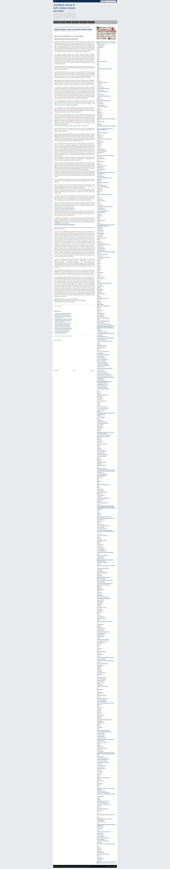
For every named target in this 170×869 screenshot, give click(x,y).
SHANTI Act (99, 718)
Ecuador (98, 348)
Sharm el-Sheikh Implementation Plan (104, 719)
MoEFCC (98, 586)
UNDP (98, 798)
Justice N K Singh (100, 527)
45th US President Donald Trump (103, 88)
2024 (98, 76)
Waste (98, 830)
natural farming (100, 601)
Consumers (99, 255)
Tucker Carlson (100, 780)
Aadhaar (98, 97)
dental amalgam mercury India (102, 298)
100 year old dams (100, 46)
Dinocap (98, 307)
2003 (98, 62)
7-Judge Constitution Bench (102, 91)
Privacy (98, 656)
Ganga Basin (99, 420)
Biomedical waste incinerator (102, 182)
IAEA (98, 478)
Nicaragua (99, 609)
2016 (98, 67)
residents (99, 683)
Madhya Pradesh (100, 558)
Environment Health (100, 380)
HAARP (98, 447)
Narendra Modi (100, 595)
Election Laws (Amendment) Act (103, 351)
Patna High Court (100, 636)
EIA (97, 350)
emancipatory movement (101, 362)
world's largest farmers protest (103, 854)
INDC (98, 486)
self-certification (100, 715)
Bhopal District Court (101, 169)
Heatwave (99, 459)
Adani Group (99, 109)
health (98, 457)
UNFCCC (98, 799)
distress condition (100, 315)
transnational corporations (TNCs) (103, 777)
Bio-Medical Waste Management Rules (104, 177)
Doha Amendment (100, 322)
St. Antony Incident (100, 733)
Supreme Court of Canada (102, 748)
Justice (98, 522)
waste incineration (100, 836)
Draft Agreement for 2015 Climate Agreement (105, 333)
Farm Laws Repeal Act (101, 400)
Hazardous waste (100, 453)
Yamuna (98, 857)
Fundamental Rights (101, 417)
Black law (99, 191)
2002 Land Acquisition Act (102, 61)
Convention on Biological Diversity (103, 257)
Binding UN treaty (100, 176)
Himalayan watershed (101, 462)
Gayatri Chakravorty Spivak (102, 423)
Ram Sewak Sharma (101, 672)
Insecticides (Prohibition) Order (103, 498)
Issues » (68, 22)
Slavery (98, 725)
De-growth (99, 292)
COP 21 (98, 260)
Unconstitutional (100, 796)
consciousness (100, 247)
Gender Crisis (99, 426)
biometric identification (101, 185)
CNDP (98, 239)
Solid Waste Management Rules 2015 (104, 731)
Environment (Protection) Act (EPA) (103, 374)
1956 (98, 52)
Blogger (114, 866)
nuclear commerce (100, 616)
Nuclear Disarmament (101, 618)
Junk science (99, 521)
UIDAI (98, 785)
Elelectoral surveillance (101, 360)
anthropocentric (100, 135)
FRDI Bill (98, 411)
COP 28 (98, 266)
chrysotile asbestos (100, 220)
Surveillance (99, 749)
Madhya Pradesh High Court (102, 562)
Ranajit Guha (99, 674)
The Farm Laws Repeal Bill (102, 758)
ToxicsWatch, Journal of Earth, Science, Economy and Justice (64, 7)
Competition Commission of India (103, 244)
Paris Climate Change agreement (103, 631)
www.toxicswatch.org (60, 300)
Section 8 (98, 710)
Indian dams (99, 493)
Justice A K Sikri (100, 524)
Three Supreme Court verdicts (102, 762)
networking (99, 604)
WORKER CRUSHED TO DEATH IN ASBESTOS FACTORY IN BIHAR (73, 29)
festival (98, 405)
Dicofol (98, 301)
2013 (98, 64)
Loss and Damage (100, 556)
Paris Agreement (100, 630)
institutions (99, 501)
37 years (98, 85)
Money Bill (99, 587)
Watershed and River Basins (102, 840)
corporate (99, 275)
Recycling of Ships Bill (101, 678)
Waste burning (99, 833)
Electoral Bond (100, 353)
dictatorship (99, 302)
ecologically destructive (101, 345)
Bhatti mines (99, 164)
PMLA (98, 647)
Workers (98, 849)
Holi (97, 466)
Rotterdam (99, 694)
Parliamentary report (101, 633)
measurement (99, 569)
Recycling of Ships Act (101, 677)
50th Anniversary (100, 90)
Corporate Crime (100, 278)
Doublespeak (99, 330)
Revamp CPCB (100, 684)
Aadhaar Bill (99, 102)
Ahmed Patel (99, 115)
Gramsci (98, 442)
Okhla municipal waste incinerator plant (104, 621)
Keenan (98, 537)
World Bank (99, 851)
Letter (98, 553)
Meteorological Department (102, 572)
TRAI (98, 776)
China (98, 217)
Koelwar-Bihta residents (101, 540)
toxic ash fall (99, 764)
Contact (62, 22)
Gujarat (98, 445)
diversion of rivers (100, 316)
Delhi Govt (99, 296)
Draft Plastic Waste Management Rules (104, 341)
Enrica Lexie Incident (101, 371)
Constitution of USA (100, 250)
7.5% (98, 93)
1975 (98, 56)
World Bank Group (100, 852)
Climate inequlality (100, 233)
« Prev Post (56, 370)
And (97, 131)
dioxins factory (100, 310)
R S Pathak (99, 669)
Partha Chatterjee (100, 634)
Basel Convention (100, 161)
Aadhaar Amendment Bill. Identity (103, 100)
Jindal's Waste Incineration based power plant (105, 518)
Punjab (98, 668)
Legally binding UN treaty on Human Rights (105, 552)
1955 (98, 50)
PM (97, 645)
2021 (98, 73)
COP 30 (98, 269)
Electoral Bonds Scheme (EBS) (103, 354)
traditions (99, 774)
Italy (98, 512)
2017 (98, 70)
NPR (98, 613)
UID (97, 782)
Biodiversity (99, 179)
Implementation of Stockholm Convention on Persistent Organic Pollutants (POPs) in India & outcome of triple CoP (63, 316)
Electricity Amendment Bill (102, 359)
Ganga (98, 418)
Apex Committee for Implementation (104, 138)
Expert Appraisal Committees (102, 394)
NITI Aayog (99, 612)
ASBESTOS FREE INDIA (101, 151)
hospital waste (99, 472)
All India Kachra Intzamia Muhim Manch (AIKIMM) (106, 126)
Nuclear (98, 615)
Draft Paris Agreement (101, 339)
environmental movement (102, 387)
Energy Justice (100, 369)
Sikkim (98, 724)
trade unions (99, 773)
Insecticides (99, 496)
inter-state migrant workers (102, 502)
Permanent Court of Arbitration (103, 639)
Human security (100, 477)
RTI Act (98, 697)
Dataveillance (99, 290)
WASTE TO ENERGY (101, 839)
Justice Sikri (99, 534)
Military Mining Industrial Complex (103, 577)
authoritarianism (100, 152)
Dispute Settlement (100, 313)
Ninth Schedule (100, 610)
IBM (97, 480)
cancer (98, 197)
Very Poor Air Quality (101, 821)
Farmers (98, 402)
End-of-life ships (100, 366)
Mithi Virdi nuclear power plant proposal (104, 583)
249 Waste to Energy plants (102, 82)
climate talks (99, 236)
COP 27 (98, 265)
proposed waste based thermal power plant (105, 660)
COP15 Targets (100, 272)
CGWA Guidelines (100, 208)
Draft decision (99, 335)
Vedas (98, 817)
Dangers (98, 287)
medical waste (99, 571)
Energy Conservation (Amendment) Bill (104, 368)
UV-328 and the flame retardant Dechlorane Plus (106, 814)
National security (100, 600)
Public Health (99, 665)
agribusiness (99, 112)
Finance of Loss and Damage (102, 408)
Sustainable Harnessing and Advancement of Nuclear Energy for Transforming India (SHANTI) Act (106, 753)
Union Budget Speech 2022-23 (102, 801)
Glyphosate (99, 438)
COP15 (98, 271)
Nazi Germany (99, 603)
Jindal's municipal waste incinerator (103, 516)
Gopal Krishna (99, 441)
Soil (97, 728)
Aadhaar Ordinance (100, 105)
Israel (98, 504)
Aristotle (98, 143)
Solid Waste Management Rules (103, 730)
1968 (98, 55)
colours (98, 241)
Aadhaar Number (100, 103)
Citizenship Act (100, 227)
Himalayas (99, 463)
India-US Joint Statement (101, 492)
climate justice (99, 235)
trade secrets (99, 771)
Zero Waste (99, 860)
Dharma (98, 299)
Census (98, 203)
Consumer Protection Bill (101, 254)
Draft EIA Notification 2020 (102, 336)
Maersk (98, 564)
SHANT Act (99, 716)
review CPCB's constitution (102, 686)
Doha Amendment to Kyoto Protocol (104, 324)
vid (97, 823)
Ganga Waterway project (101, 421)
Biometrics (99, 188)
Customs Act (99, 284)
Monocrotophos (100, 589)
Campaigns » (75, 22)
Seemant (98, 713)
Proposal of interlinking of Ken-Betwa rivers (105, 657)
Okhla (98, 619)
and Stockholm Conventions (102, 132)
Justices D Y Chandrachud (102, 535)
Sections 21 (99, 712)
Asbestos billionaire (100, 149)
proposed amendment (101, 659)
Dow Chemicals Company (102, 332)
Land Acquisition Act (101, 547)
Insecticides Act (100, 499)
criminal (98, 281)
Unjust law (99, 805)
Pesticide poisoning (100, 642)
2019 (98, 71)
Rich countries (99, 689)
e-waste (98, 342)
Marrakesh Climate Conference (103, 568)
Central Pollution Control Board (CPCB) (104, 206)
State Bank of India (100, 734)
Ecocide (98, 344)
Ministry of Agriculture (101, 578)
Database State (100, 289)
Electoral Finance (100, 356)
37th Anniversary (100, 87)
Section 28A (99, 707)
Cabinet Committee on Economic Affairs (104, 194)
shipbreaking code (100, 722)
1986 (98, 59)
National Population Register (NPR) (103, 598)
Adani (98, 108)
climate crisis (99, 232)
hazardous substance (101, 451)
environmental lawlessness (102, 385)
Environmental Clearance (102, 384)
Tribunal (98, 779)
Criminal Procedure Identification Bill (104, 283)
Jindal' (98, 515)
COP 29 (98, 268)
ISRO (98, 510)
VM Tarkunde (99, 828)
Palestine (98, 625)
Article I (98, 146)
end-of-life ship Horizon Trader (102, 363)
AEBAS (98, 111)
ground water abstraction (101, 444)
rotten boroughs (100, 692)
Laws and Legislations (101, 550)
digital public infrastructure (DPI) (103, 305)
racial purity (99, 671)
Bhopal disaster (100, 167)
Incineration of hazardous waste (103, 484)
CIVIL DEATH (99, 229)
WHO (98, 846)
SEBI (98, 706)
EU (97, 390)
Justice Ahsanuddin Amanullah (103, 525)
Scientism (99, 704)
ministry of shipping (100, 581)
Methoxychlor (99, 575)
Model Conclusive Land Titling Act (103, 584)
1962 (98, 53)
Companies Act (100, 242)
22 (97, 79)
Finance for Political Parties (102, 407)
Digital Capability (100, 304)
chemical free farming (101, 209)
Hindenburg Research (101, 465)
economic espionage (101, 347)
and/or (98, 134)
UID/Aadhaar (99, 783)
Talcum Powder (100, 756)
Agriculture (99, 114)
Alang (98, 123)
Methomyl (99, 574)
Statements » (83, 22)
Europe (98, 393)
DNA (98, 319)
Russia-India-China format (102, 698)
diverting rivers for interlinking (102, 318)
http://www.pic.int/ (71, 301)
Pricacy (98, 653)
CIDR (98, 221)
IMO (97, 483)
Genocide (99, 429)
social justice (99, 727)
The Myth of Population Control (103, 759)
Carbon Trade (99, 199)
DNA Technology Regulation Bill (103, 321)
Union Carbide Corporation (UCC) (103, 804)
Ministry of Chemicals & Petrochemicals (104, 580)
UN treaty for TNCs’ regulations (103, 792)
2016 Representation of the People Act (104, 68)
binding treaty (99, 174)
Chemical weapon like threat (102, 211)
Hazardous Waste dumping (102, 454)
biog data (98, 180)
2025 (98, 77)
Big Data (98, 170)
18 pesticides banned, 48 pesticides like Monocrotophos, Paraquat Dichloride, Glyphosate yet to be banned (62, 332)
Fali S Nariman (99, 397)
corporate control (100, 277)
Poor (98, 650)
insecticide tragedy (100, 495)
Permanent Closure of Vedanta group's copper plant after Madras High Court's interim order (63, 314)
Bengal (98, 163)
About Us (56, 22)
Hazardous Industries (101, 450)
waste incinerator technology (102, 837)
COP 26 (98, 263)
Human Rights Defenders (102, 475)
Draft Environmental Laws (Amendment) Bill (105, 338)
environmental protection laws (102, 388)
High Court (99, 460)
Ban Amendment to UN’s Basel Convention (105, 155)
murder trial (99, 592)
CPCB (98, 280)
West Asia (99, 842)
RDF (98, 675)
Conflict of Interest (100, 245)
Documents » (91, 22)
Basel (98, 160)
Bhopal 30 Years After (101, 166)
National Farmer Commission (102, 597)
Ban (97, 154)
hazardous (99, 448)
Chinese (98, 218)
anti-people (99, 137)
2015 (98, 65)
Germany (98, 430)
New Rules (99, 606)
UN (97, 786)
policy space (99, 648)
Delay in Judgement (100, 293)
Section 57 (99, 709)
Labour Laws (99, 546)
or (97, 622)
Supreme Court (100, 746)
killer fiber (99, 538)
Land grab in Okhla (100, 549)
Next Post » (93, 370)
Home (55, 1)
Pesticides (99, 644)
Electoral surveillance (101, 357)
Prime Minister (99, 654)
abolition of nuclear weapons (102, 106)
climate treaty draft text (101, 238)
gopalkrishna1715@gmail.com (73, 300)
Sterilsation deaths (100, 736)
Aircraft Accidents (100, 121)
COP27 (98, 274)
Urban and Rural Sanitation (102, 808)
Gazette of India (100, 424)
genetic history (100, 427)
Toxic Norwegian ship (101, 765)
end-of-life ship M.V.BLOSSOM (102, 365)
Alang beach (99, 124)
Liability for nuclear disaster (102, 555)
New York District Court (101, 607)
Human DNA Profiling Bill (101, 474)
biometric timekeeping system (102, 187)
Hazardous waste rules (101, 456)
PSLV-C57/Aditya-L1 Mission (102, 663)
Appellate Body (100, 141)
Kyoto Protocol (100, 544)
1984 (98, 58)
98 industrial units (100, 94)
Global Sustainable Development (103, 436)
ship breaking (99, 721)
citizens (98, 223)
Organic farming (100, 624)
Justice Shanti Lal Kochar (102, 528)
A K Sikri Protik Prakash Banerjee (103, 96)
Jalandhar (99, 513)
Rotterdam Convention (101, 695)
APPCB (98, 140)
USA (98, 813)
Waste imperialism (100, 834)
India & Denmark (100, 489)
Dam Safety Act (100, 286)
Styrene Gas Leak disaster (102, 742)
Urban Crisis (99, 810)
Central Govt (99, 205)
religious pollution (100, 681)
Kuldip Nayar (99, 541)
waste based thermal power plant (103, 831)
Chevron (98, 214)
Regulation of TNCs (100, 680)
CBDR (98, 202)
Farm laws (99, 399)
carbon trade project (101, 200)
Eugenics (98, 391)
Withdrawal (99, 848)
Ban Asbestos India (100, 158)
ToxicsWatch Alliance (101, 768)
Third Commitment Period (102, 761)
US (97, 811)
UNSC (98, 807)
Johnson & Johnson (100, 519)
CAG (98, 196)
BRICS (98, 193)
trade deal (99, 770)
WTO (98, 855)
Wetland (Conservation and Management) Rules (106, 843)
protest (98, 662)
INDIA (98, 487)
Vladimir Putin (99, 827)
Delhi (98, 295)
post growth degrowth (101, 651)
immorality (99, 481)
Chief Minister (99, 215)
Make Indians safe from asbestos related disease (106, 565)
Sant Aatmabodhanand (101, 701)
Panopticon (99, 627)
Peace (98, 637)
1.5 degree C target (100, 44)
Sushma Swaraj (100, 751)
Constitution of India (100, 248)
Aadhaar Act (99, 99)
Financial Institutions (101, 410)
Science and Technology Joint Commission (105, 703)
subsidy (98, 745)
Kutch (98, 543)
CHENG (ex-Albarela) (101, 212)
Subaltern (99, 743)
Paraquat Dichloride (100, 628)
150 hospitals (99, 47)
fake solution (99, 396)
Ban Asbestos (99, 157)
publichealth (99, 666)
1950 (98, 49)
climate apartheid (100, 230)
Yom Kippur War (100, 858)
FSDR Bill (99, 415)
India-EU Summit (100, 490)
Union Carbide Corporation (102, 802)
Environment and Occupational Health (63, 27)
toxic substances (100, 767)
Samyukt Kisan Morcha (101, 700)
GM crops (99, 439)
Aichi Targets (99, 117)
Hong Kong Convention (101, 468)
